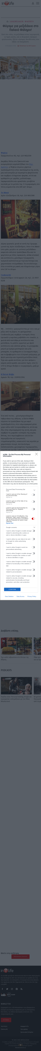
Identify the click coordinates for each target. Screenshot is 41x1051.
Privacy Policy (31, 596)
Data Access (20, 596)
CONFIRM (12, 589)
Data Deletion (9, 596)
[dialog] (20, 525)
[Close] (37, 455)
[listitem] (20, 490)
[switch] (33, 495)
